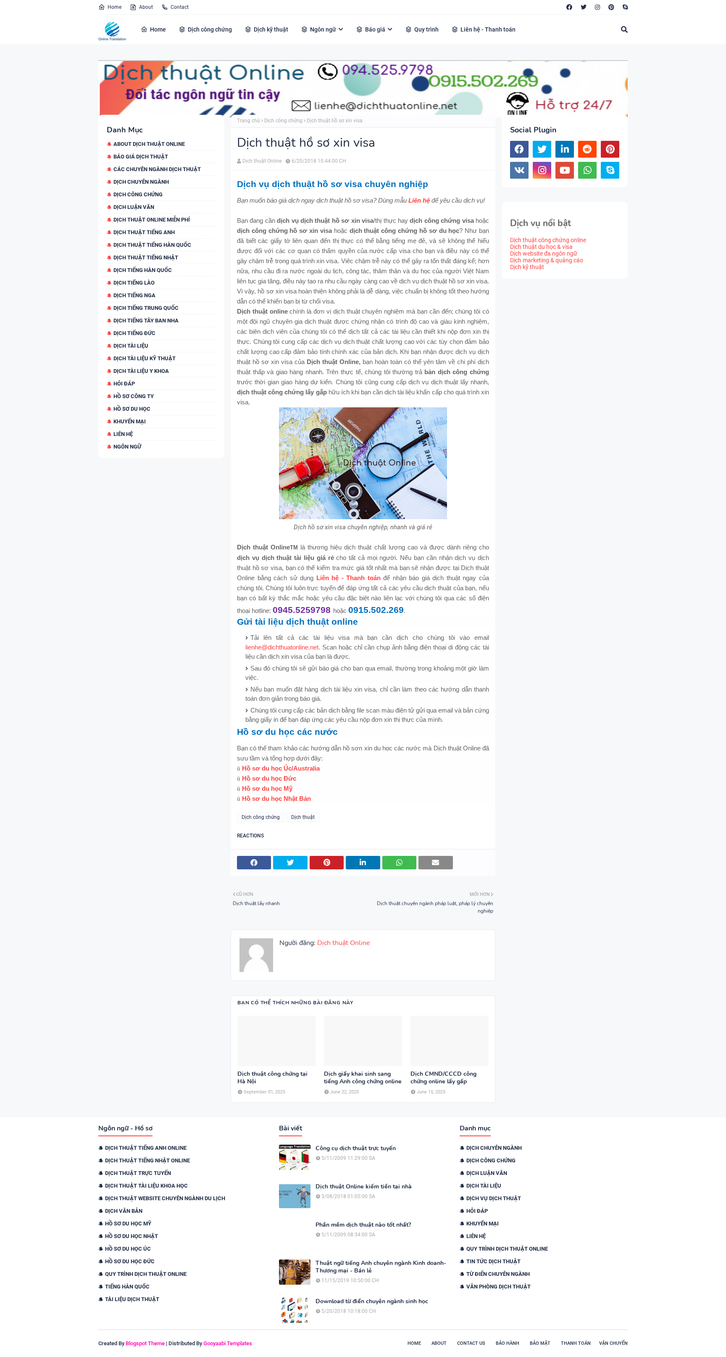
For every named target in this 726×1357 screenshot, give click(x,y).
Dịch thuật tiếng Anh (144, 232)
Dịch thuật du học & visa (541, 246)
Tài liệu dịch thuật (132, 1299)
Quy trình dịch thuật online (146, 1274)
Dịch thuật (303, 817)
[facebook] (569, 7)
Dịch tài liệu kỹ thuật (144, 358)
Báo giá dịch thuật (140, 156)
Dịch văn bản (123, 1211)
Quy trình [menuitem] (426, 29)
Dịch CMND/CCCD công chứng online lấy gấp (443, 1077)
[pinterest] (611, 7)
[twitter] (584, 7)
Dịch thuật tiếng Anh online (146, 1148)
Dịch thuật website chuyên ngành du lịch (165, 1198)
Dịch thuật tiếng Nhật (145, 257)
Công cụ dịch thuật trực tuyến (356, 1148)
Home (114, 7)
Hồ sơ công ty (133, 396)
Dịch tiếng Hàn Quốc (142, 270)
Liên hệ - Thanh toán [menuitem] (488, 29)
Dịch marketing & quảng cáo (546, 260)
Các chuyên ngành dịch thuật (157, 169)
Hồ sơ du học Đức (269, 778)
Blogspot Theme (145, 1343)
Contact (180, 7)
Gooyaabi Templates (227, 1343)
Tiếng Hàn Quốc (127, 1286)
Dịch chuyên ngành (141, 182)
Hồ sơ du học (131, 409)
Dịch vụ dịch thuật (493, 1198)
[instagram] (597, 7)
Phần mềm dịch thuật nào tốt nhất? (363, 1225)
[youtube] (564, 170)
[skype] (624, 7)
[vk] (519, 170)
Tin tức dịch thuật (493, 1261)
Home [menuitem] (158, 29)
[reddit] (587, 149)
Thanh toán (576, 1343)
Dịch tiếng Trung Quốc (146, 308)
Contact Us (471, 1343)
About (146, 7)
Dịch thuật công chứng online (548, 240)
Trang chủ (248, 121)
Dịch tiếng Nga (134, 295)
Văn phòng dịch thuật (498, 1286)
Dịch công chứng (138, 194)
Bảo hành (507, 1343)
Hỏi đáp (124, 383)
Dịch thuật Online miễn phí (151, 219)
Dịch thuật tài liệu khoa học (146, 1186)
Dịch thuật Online (261, 161)
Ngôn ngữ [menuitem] (323, 29)
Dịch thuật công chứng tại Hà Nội (272, 1077)
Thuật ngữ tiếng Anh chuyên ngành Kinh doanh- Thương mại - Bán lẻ (381, 1267)
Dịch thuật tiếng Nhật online (147, 1160)
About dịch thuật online (149, 144)
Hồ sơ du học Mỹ (267, 788)
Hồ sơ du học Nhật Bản (276, 798)
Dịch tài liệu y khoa (141, 371)
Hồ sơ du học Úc (128, 1249)
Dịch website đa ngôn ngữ (543, 253)
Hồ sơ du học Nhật (131, 1236)
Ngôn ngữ (127, 447)
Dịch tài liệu (130, 346)
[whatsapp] (587, 170)
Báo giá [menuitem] (375, 29)
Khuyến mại (129, 421)
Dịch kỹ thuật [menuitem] (271, 29)
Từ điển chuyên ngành (498, 1274)
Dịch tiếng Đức (134, 333)
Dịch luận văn (133, 207)
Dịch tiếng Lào (134, 283)
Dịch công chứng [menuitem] (210, 29)
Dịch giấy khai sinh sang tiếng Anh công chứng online (363, 1077)
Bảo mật (540, 1343)
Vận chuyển (613, 1343)
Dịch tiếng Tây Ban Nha (146, 320)
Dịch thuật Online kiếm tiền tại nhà (364, 1187)
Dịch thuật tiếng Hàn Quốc (152, 245)
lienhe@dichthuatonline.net (281, 647)
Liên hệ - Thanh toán (348, 577)
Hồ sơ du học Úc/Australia (281, 768)
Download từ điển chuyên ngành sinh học (372, 1301)
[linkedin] (564, 149)
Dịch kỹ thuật (527, 267)
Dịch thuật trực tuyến (138, 1173)
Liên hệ (123, 434)
